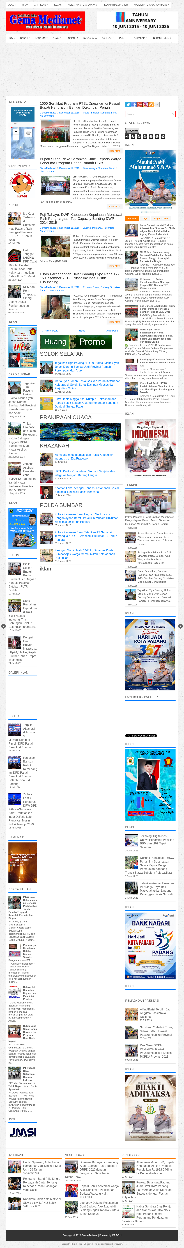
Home (11, 38)
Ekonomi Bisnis (91, 287)
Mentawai (97, 227)
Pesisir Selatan (91, 112)
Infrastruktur (162, 38)
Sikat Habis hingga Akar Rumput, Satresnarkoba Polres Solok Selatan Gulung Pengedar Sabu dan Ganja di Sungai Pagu (86, 402)
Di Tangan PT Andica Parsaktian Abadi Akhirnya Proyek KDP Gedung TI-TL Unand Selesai (154, 284)
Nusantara (90, 38)
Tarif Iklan (40, 4)
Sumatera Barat (108, 112)
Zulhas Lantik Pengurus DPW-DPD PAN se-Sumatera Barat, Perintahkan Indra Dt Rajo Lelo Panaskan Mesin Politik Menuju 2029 (22, 809)
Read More (114, 151)
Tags (144, 218)
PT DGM (116, 1235)
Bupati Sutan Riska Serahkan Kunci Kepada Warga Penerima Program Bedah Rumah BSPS (80, 161)
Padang (105, 287)
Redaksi (57, 5)
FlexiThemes (76, 1244)
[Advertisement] (92, 69)
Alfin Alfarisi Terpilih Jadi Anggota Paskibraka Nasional (155, 1013)
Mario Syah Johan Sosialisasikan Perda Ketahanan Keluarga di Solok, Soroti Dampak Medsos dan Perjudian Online (87, 385)
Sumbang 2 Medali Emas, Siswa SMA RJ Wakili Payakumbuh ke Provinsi (156, 1031)
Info (25, 4)
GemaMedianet (90, 1235)
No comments (47, 116)
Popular (132, 218)
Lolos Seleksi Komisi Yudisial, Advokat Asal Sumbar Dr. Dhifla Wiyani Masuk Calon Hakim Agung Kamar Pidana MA (157, 230)
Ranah (25, 38)
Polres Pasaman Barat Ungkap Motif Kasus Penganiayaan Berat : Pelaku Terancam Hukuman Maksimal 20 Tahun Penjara (86, 518)
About (12, 5)
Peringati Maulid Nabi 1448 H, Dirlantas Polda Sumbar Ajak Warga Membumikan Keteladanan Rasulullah (85, 554)
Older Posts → (113, 330)
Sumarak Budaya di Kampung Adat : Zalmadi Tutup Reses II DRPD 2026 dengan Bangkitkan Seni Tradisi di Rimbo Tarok (91, 1170)
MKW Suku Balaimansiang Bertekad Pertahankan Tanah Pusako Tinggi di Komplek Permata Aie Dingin (156, 257)
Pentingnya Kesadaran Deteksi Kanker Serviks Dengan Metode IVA (157, 362)
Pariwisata (140, 38)
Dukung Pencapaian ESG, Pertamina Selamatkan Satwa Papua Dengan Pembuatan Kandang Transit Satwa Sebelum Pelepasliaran (149, 865)
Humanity (72, 38)
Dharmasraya (90, 168)
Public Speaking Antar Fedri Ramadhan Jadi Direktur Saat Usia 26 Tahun (42, 1166)
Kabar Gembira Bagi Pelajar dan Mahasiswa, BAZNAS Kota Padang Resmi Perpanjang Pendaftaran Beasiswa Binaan (147, 1214)
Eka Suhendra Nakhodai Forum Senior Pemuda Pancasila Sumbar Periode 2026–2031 (157, 309)
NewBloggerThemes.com (111, 1244)
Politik (123, 38)
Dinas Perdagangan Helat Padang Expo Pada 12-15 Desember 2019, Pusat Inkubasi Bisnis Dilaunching (79, 278)
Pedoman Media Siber (115, 5)
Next (180, 626)
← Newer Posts (50, 330)
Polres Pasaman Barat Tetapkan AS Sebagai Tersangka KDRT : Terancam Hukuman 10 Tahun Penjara (86, 536)
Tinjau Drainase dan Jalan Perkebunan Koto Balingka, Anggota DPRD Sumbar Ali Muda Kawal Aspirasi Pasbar (22, 438)
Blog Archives (161, 218)
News (57, 38)
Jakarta (87, 227)
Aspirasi (108, 38)
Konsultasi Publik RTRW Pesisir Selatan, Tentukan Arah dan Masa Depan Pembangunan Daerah (157, 388)
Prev (3, 626)
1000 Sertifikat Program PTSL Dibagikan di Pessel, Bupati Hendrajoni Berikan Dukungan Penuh (80, 105)
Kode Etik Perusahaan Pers (151, 4)
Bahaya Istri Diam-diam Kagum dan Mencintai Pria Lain (29, 993)
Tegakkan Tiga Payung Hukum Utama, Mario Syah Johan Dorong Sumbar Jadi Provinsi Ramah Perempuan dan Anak (87, 366)
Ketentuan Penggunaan (82, 5)
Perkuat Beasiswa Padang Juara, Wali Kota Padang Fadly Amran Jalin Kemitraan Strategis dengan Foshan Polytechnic (147, 1190)
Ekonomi (41, 38)
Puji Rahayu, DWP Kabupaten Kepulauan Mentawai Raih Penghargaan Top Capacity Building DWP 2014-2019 (81, 218)
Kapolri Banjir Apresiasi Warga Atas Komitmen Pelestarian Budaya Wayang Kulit (99, 1190)
